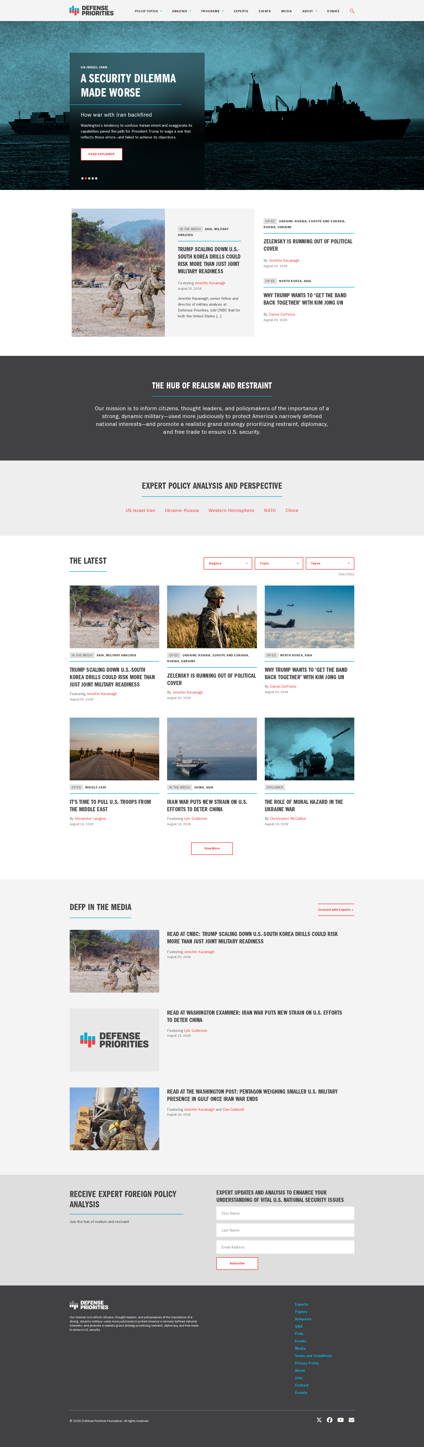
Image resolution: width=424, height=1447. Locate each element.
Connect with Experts (334, 909)
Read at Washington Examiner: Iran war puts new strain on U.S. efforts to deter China (254, 1016)
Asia (208, 229)
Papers (301, 1312)
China (292, 510)
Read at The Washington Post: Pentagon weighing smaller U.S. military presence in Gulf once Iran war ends (252, 1095)
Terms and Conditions (313, 1356)
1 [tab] (82, 178)
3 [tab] (89, 178)
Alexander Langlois (90, 818)
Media (286, 11)
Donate (333, 11)
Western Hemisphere (231, 510)
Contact (302, 1385)
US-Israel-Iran (140, 510)
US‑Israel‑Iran (94, 67)
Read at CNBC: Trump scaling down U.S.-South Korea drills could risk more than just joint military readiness (252, 937)
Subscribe (237, 1263)
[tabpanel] (137, 117)
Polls (299, 1334)
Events (265, 11)
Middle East (95, 787)
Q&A (299, 1326)
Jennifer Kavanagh (210, 283)
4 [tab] (93, 178)
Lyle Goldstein (195, 818)
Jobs (299, 1378)
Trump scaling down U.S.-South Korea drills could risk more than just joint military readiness (209, 260)
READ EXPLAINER (101, 154)
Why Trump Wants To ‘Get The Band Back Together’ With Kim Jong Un (305, 298)
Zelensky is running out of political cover (308, 244)
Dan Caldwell (233, 1109)
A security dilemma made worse (128, 84)
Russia (270, 227)
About (300, 1370)
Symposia (303, 1319)
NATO (270, 510)
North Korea (290, 281)
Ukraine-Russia (182, 510)
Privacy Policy (307, 1363)
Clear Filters (346, 573)
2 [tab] (86, 178)
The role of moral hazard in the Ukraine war (304, 805)
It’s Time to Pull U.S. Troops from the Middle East (110, 805)
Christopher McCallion (288, 818)
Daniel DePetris (282, 314)
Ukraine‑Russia (293, 221)
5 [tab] (96, 178)
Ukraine (285, 227)
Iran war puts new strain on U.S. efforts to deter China (207, 805)
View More (212, 848)
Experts (241, 11)
